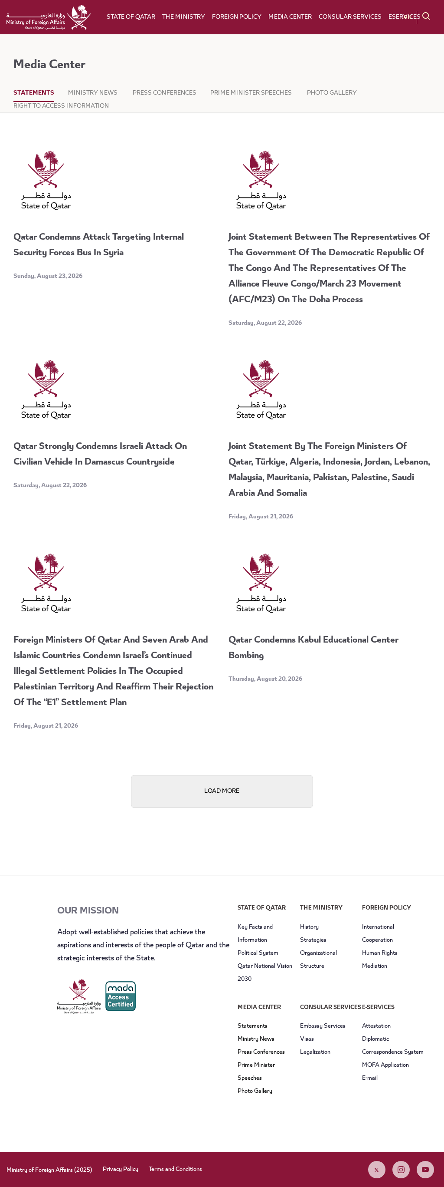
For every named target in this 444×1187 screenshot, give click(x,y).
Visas (307, 1039)
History (309, 927)
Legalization (315, 1052)
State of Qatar (131, 17)
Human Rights (380, 953)
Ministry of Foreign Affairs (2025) (49, 1170)
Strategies (313, 940)
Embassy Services (323, 1026)
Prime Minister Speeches (251, 93)
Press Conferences (164, 93)
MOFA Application (385, 1065)
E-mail (370, 1078)
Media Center (290, 17)
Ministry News (93, 93)
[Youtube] (425, 1169)
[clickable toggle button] (426, 16)
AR (407, 17)
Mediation (374, 966)
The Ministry (183, 17)
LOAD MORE (221, 791)
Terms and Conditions (175, 1169)
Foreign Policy (236, 17)
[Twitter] (376, 1169)
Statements (33, 93)
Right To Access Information (61, 106)
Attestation (376, 1026)
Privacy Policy (120, 1169)
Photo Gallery (332, 93)
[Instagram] (401, 1169)
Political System (258, 953)
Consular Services (350, 17)
